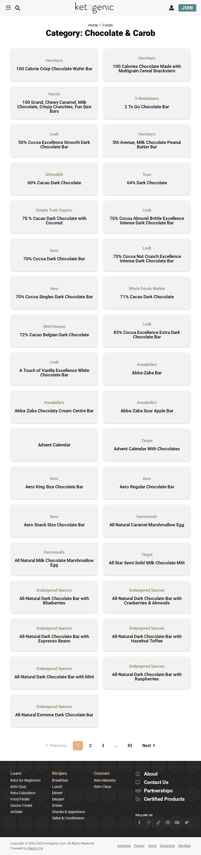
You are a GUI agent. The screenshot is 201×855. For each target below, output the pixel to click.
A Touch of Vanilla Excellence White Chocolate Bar (54, 372)
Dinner (57, 793)
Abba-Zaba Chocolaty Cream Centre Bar (54, 411)
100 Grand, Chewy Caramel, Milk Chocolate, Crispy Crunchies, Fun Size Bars (54, 107)
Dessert (58, 799)
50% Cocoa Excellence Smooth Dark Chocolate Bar (54, 144)
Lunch (57, 786)
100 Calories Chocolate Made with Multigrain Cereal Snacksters (147, 68)
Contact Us (156, 782)
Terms (152, 846)
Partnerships (158, 791)
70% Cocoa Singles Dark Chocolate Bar (54, 297)
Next (147, 745)
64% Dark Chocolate (147, 183)
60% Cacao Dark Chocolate (54, 183)
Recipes (59, 773)
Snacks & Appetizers (68, 812)
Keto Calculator (23, 793)
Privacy (139, 846)
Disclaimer (167, 846)
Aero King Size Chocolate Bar (54, 487)
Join (187, 7)
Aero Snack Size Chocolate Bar (54, 525)
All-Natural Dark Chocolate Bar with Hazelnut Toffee (147, 638)
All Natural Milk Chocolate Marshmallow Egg (54, 562)
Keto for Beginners (25, 780)
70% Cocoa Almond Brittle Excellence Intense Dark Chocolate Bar (147, 220)
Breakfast (60, 780)
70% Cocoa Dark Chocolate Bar (54, 259)
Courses (101, 773)
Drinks (57, 805)
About (151, 774)
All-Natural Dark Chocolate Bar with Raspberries (147, 676)
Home (93, 25)
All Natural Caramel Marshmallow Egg (146, 525)
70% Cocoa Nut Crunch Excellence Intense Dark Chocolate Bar (147, 258)
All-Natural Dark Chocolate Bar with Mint (54, 677)
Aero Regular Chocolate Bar (147, 487)
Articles (16, 812)
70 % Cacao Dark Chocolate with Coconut (54, 220)
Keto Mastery (105, 780)
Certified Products (164, 799)
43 (131, 744)
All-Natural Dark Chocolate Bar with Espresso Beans (54, 638)
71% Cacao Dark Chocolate (147, 297)
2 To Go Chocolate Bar (147, 107)
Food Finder (20, 799)
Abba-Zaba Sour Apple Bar (147, 411)
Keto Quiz (18, 786)
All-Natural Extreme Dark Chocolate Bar (54, 715)
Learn (15, 773)
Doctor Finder (21, 805)
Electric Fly (35, 848)
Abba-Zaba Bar (147, 373)
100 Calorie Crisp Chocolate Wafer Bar (54, 69)
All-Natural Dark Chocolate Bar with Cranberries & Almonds (147, 600)
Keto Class (102, 786)
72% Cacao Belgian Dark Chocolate (54, 335)
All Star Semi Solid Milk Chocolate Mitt (147, 563)
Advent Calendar (54, 444)
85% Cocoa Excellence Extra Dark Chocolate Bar (147, 334)
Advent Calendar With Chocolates (147, 449)
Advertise (124, 846)
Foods (108, 25)
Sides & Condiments (68, 818)
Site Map (184, 846)
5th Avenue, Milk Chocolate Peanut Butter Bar (147, 144)
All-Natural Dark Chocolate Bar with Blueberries (54, 600)
